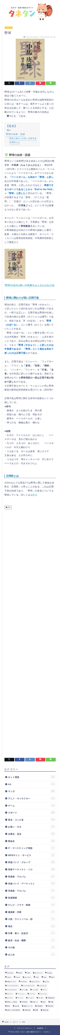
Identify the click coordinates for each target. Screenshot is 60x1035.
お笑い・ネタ (31, 827)
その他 (31, 947)
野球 (8, 507)
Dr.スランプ (38, 973)
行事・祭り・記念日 (31, 933)
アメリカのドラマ (28, 985)
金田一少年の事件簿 (13, 1010)
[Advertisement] (30, 632)
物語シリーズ (28, 1006)
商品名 (31, 841)
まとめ (31, 954)
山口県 (17, 1006)
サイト (45, 990)
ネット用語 (31, 777)
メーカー (31, 998)
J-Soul (18, 977)
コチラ (33, 495)
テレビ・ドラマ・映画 (31, 905)
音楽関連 (31, 898)
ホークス (10, 998)
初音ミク (35, 1002)
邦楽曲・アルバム (31, 876)
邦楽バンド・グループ (31, 862)
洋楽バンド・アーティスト (31, 883)
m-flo (37, 977)
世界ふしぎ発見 (12, 1002)
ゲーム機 (24, 990)
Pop (45, 977)
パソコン (32, 994)
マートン (20, 998)
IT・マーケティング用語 (31, 848)
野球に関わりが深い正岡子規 (23, 138)
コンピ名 (35, 990)
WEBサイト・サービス (31, 855)
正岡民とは (14, 142)
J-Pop (9, 977)
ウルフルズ (42, 985)
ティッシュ (21, 994)
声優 (51, 1002)
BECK (20, 973)
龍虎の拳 (45, 1010)
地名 (31, 926)
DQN (28, 973)
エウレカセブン (12, 990)
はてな (47, 981)
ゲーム (31, 805)
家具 (8, 1006)
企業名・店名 (31, 834)
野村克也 (50, 1006)
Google (49, 973)
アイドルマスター (12, 985)
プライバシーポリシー (24, 1028)
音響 (36, 1010)
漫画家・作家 (31, 912)
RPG (52, 977)
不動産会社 (51, 998)
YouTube (24, 981)
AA (31, 784)
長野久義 (27, 1010)
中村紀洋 (24, 1002)
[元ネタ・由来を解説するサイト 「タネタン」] (30, 19)
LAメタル (28, 977)
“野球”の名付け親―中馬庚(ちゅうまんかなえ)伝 (29, 285)
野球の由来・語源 (15, 134)
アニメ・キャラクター (31, 798)
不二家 (41, 998)
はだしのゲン (36, 981)
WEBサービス (11, 981)
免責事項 (40, 1028)
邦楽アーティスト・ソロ (31, 869)
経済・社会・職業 (31, 940)
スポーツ (8, 27)
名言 (44, 1002)
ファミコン (43, 994)
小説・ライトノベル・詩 (31, 919)
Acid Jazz (10, 973)
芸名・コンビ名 (31, 820)
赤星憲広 (40, 1006)
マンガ (31, 791)
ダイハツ (10, 994)
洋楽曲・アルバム (31, 891)
